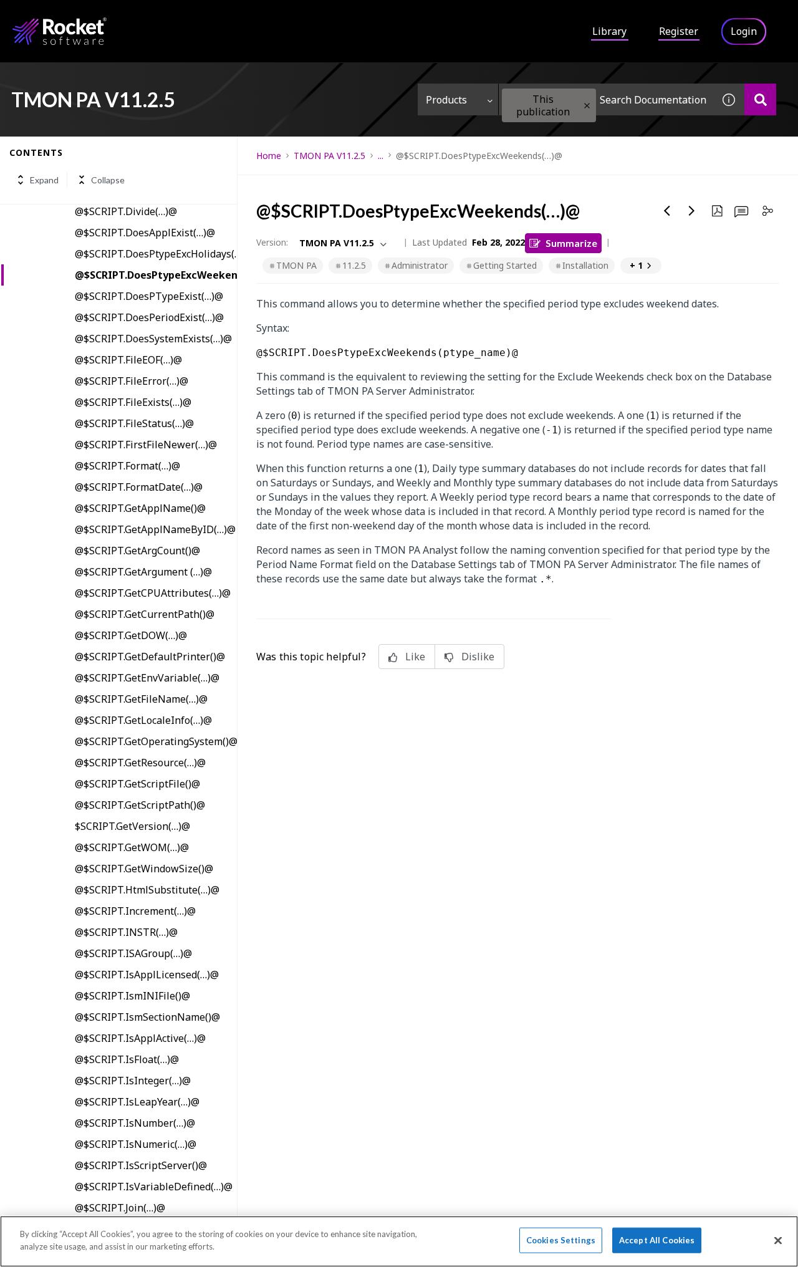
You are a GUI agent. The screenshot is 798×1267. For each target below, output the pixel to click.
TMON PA (296, 265)
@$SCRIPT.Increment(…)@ (135, 911)
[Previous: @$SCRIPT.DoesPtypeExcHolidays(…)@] (667, 210)
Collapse (108, 180)
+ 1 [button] (636, 265)
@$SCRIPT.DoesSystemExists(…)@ (153, 338)
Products (446, 100)
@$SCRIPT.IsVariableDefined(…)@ (154, 1186)
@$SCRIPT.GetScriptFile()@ (137, 784)
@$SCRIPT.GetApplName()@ (140, 508)
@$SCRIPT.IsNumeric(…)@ (135, 1144)
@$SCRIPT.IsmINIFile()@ (132, 996)
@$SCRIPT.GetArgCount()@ (137, 550)
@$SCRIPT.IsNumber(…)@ (135, 1123)
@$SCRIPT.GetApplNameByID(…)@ (155, 529)
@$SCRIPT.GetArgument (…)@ (143, 572)
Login (744, 31)
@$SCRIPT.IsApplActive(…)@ (140, 1038)
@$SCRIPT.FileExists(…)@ (133, 402)
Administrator (420, 265)
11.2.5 (354, 265)
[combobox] (606, 99)
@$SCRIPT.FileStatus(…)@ (134, 423)
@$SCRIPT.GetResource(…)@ (140, 762)
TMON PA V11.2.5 (329, 155)
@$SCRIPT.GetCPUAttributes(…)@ (153, 593)
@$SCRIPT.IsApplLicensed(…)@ (147, 974)
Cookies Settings (560, 1240)
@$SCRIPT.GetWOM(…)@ (132, 847)
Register (678, 31)
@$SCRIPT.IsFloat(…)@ (127, 1059)
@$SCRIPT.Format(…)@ (127, 466)
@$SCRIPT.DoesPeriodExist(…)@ (149, 317)
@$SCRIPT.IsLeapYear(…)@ (137, 1102)
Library (609, 31)
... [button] (380, 155)
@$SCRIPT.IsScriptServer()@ (141, 1165)
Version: (272, 242)
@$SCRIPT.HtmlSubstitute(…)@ (147, 890)
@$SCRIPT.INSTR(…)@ (126, 932)
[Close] (778, 1240)
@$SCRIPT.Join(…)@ (120, 1208)
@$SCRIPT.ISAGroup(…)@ (133, 953)
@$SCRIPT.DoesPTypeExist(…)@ (149, 296)
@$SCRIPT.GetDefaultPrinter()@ (150, 656)
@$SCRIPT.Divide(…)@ (126, 211)
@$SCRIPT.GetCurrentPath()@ (144, 614)
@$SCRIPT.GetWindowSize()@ (144, 868)
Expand (44, 180)
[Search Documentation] (760, 99)
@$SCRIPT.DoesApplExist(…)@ (145, 232)
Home (268, 155)
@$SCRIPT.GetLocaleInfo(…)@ (143, 720)
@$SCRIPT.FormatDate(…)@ (139, 487)
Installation (585, 265)
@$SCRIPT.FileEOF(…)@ (128, 360)
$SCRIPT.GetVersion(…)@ (132, 826)
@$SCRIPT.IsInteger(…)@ (133, 1080)
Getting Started (505, 265)
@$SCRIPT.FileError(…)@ (131, 381)
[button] (587, 105)
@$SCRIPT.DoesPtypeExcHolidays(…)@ (156, 254)
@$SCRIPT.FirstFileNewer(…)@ (146, 444)
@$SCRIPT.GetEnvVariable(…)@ (147, 678)
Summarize (571, 243)
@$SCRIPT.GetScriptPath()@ (140, 805)
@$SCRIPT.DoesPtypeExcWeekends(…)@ (156, 275)
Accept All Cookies (657, 1240)
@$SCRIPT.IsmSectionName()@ (147, 1017)
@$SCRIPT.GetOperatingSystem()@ (156, 741)
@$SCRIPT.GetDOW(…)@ (131, 635)
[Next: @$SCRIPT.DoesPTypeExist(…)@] (692, 210)
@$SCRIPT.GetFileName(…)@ (141, 699)
